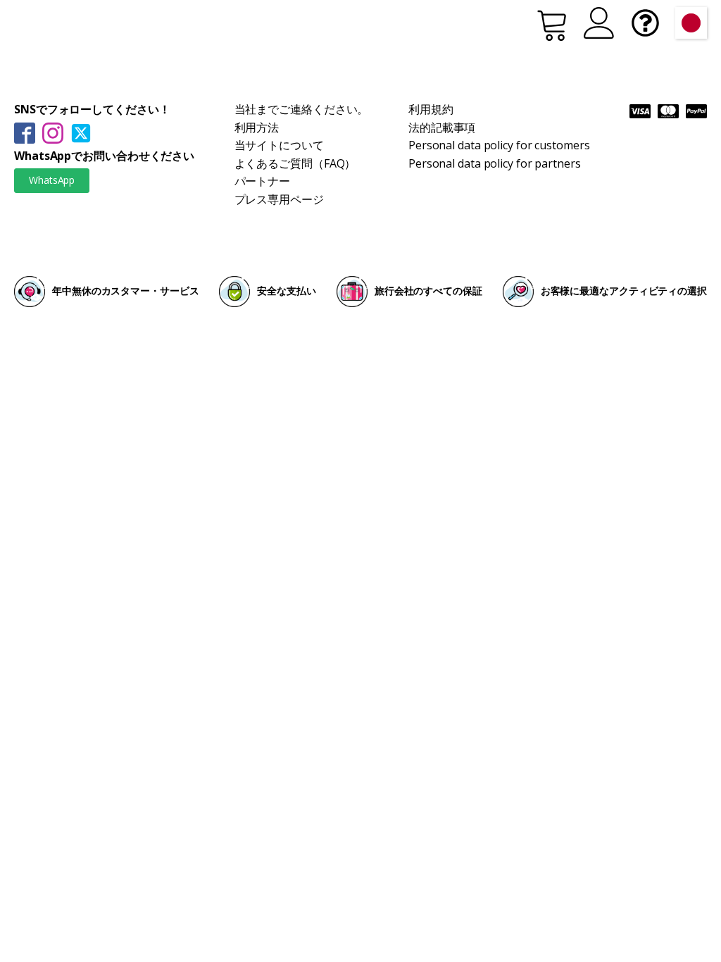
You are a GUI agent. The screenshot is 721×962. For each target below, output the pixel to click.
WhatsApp (52, 180)
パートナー (262, 181)
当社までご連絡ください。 (301, 109)
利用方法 (257, 127)
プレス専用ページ (279, 199)
